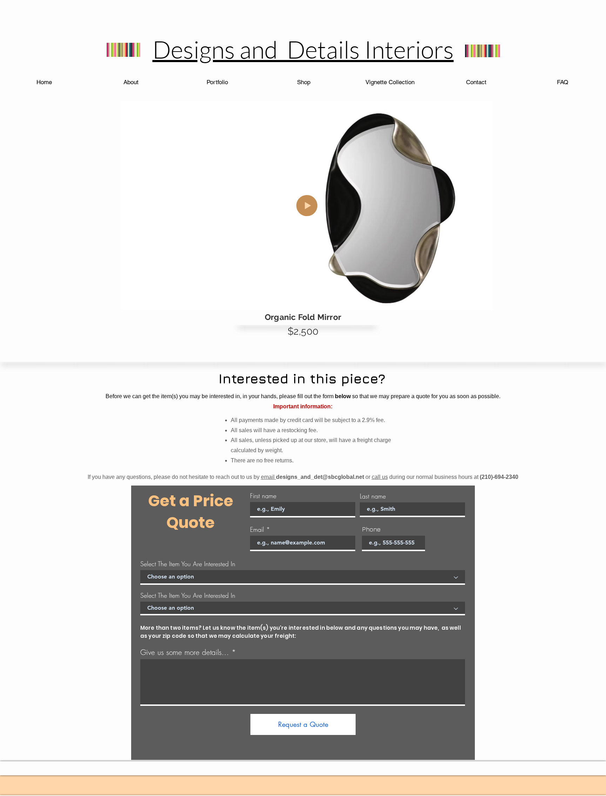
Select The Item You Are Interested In (187, 564)
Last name (373, 496)
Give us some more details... (184, 652)
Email (257, 529)
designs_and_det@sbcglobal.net (320, 477)
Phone (371, 529)
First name (263, 496)
